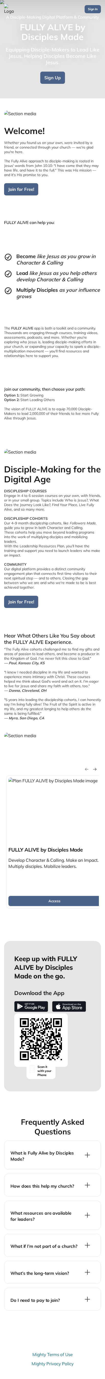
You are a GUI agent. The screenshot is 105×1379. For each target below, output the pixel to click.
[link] (54, 842)
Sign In (93, 9)
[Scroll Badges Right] (95, 769)
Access (54, 901)
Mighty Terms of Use (52, 1354)
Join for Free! (21, 189)
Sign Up (52, 77)
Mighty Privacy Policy (53, 1363)
